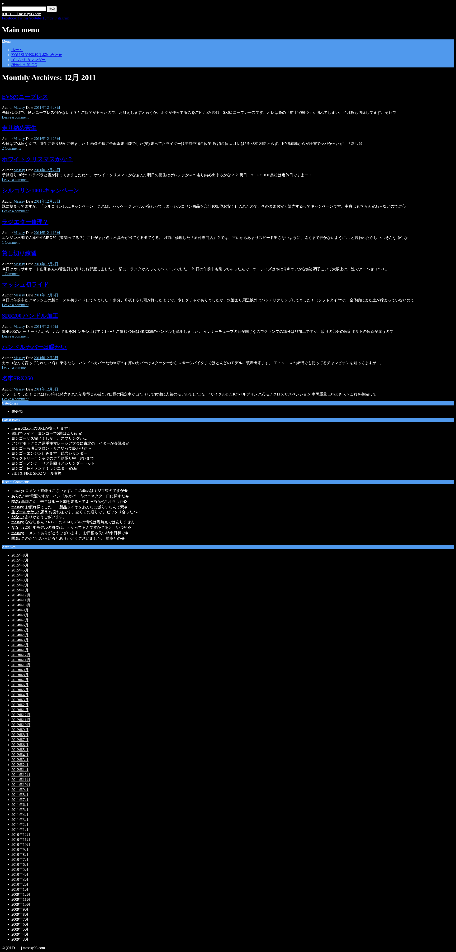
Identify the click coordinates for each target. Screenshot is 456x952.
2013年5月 (19, 690)
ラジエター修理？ (25, 222)
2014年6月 (19, 625)
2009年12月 (20, 894)
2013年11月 (20, 660)
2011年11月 (20, 780)
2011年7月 (19, 800)
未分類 (17, 411)
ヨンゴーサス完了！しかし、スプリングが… (49, 438)
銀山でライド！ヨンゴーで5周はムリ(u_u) (46, 433)
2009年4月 (19, 934)
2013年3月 (19, 700)
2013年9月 (19, 670)
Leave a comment (15, 117)
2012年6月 (19, 745)
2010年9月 (19, 849)
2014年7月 (19, 620)
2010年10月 (20, 845)
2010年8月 (19, 854)
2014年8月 (19, 615)
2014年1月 (19, 650)
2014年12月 (20, 595)
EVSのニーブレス (25, 97)
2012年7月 (19, 740)
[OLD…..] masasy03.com (21, 14)
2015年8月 (19, 555)
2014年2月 (19, 645)
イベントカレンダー (28, 60)
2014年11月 (20, 600)
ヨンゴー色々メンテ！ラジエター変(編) (44, 468)
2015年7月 (19, 560)
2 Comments (11, 148)
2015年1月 (19, 590)
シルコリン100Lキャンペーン (40, 190)
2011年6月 (19, 805)
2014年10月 (20, 605)
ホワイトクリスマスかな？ (37, 159)
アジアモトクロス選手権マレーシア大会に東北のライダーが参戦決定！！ (74, 443)
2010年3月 (19, 879)
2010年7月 (19, 859)
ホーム (17, 50)
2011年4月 (19, 815)
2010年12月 (20, 835)
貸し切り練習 (19, 253)
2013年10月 (20, 665)
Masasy (19, 107)
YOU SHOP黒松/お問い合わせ (36, 55)
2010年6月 (19, 864)
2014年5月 (19, 630)
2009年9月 (19, 909)
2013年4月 (19, 695)
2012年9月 (19, 730)
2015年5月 (19, 570)
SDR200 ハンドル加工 (30, 316)
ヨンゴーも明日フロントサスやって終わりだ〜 (51, 448)
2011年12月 (20, 775)
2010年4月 (19, 874)
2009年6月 (19, 924)
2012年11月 (20, 720)
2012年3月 (19, 760)
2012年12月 (20, 715)
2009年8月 (19, 914)
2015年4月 (19, 575)
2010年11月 (20, 840)
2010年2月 (19, 884)
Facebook (9, 18)
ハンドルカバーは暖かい (34, 347)
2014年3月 (19, 640)
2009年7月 (19, 919)
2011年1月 (19, 830)
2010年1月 (19, 889)
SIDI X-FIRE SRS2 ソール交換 (36, 473)
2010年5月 (19, 869)
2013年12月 (20, 655)
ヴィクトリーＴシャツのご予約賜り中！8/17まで (52, 458)
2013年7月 (19, 680)
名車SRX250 (17, 378)
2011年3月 (19, 820)
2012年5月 (19, 750)
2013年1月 (19, 710)
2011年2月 (19, 825)
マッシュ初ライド (25, 284)
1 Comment (10, 242)
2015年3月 (19, 580)
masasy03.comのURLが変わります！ (41, 428)
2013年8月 (19, 675)
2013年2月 (19, 705)
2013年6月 (19, 685)
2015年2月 (19, 585)
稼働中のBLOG (24, 65)
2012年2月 (19, 765)
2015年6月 (19, 565)
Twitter (23, 18)
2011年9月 (19, 790)
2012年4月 (19, 755)
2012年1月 (19, 770)
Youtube (35, 18)
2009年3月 (19, 939)
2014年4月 (19, 635)
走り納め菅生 (19, 128)
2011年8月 (19, 795)
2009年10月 (20, 904)
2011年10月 (20, 785)
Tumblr (48, 18)
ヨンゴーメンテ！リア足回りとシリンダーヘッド (53, 463)
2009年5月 (19, 929)
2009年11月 (20, 899)
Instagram (61, 18)
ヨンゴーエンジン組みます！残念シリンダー (49, 453)
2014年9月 (19, 610)
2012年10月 (20, 725)
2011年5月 (19, 810)
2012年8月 (19, 735)
